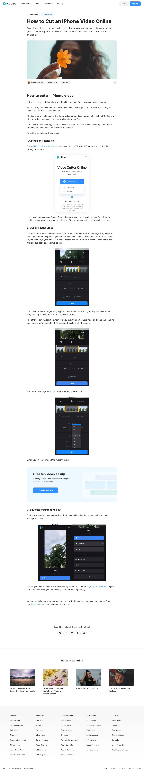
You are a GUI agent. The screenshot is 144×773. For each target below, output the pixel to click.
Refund (131, 768)
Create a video (46, 490)
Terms (105, 768)
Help (139, 768)
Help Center (35, 604)
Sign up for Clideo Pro (97, 586)
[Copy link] (84, 633)
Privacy (113, 768)
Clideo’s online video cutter (44, 146)
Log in (124, 3)
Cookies (122, 768)
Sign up (135, 3)
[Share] (115, 82)
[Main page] (10, 3)
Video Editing (47, 14)
